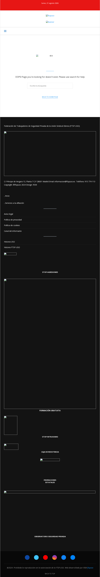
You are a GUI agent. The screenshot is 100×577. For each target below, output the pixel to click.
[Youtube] (48, 7)
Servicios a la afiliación (14, 203)
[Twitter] (44, 7)
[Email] (59, 7)
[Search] (94, 31)
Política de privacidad (13, 219)
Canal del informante (13, 231)
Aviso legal (8, 214)
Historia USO (9, 241)
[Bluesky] (55, 7)
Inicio (7, 196)
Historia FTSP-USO (12, 247)
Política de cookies (12, 225)
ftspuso (90, 567)
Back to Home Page (50, 97)
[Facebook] (41, 7)
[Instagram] (51, 7)
